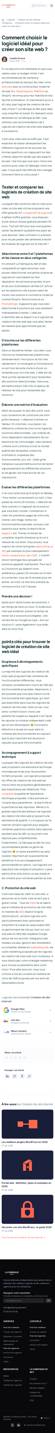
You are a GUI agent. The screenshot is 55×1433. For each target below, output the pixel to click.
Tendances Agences (12, 1380)
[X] (12, 1425)
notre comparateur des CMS (19, 555)
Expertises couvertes (12, 1336)
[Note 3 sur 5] (16, 1058)
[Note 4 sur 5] (20, 1058)
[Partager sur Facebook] (22, 1076)
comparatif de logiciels (37, 212)
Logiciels (11, 19)
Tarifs (5, 1362)
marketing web (39, 947)
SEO (21, 911)
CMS (33, 903)
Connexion (8, 1357)
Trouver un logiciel (38, 1332)
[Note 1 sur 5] (7, 1058)
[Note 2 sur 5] (11, 1058)
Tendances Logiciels (12, 1385)
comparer (8, 793)
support (7, 533)
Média (6, 1376)
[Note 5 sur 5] (25, 1058)
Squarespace (24, 91)
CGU (32, 1400)
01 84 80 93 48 (10, 1311)
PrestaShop (9, 303)
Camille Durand (17, 58)
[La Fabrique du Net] (8, 5)
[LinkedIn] (18, 1425)
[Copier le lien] (29, 1076)
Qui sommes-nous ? (38, 1383)
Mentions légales (37, 1388)
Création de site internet (29, 19)
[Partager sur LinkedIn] (7, 1076)
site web (7, 86)
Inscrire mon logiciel (39, 1345)
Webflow (39, 91)
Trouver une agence (12, 1332)
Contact (33, 1379)
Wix (13, 91)
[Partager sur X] (14, 1076)
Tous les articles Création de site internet (22, 1237)
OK (48, 1300)
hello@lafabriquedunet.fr (15, 1307)
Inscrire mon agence (12, 1352)
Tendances (7, 23)
